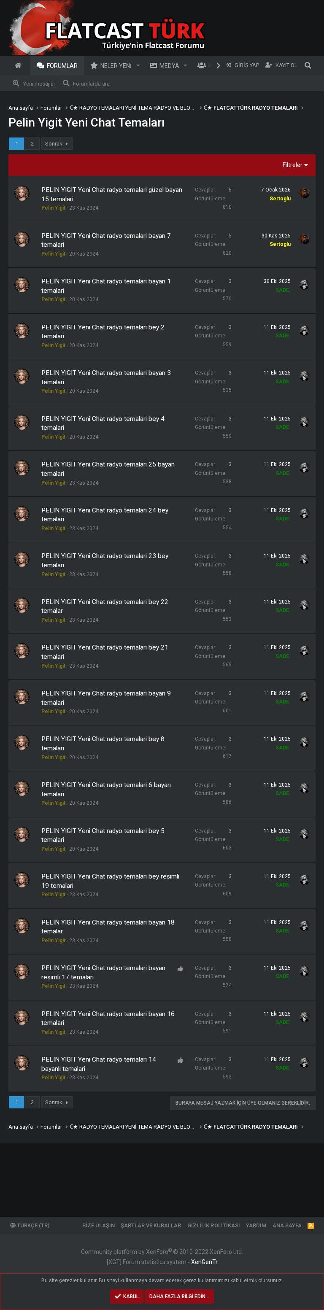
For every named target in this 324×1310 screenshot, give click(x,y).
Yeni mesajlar (39, 84)
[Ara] (308, 65)
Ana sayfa (19, 65)
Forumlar (62, 65)
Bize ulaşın (98, 1225)
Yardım (256, 1225)
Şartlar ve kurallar (151, 1225)
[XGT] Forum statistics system (162, 1262)
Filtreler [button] (292, 165)
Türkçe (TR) (32, 1225)
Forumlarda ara (91, 84)
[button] (138, 65)
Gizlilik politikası (213, 1225)
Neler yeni (116, 65)
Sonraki (54, 143)
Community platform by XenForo (162, 1251)
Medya (169, 65)
